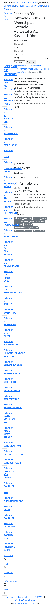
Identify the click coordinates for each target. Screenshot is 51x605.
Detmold (45, 68)
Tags (6, 589)
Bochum (28, 2)
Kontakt (10, 597)
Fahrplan (8, 572)
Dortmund (9, 5)
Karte (6, 564)
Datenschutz (24, 597)
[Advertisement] (25, 136)
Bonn (35, 2)
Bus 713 (20, 71)
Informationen (11, 581)
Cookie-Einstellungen (25, 600)
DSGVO (38, 597)
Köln (46, 5)
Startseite (21, 65)
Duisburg (19, 5)
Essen (40, 5)
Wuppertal (9, 8)
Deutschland (35, 65)
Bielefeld (18, 2)
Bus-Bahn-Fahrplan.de (24, 603)
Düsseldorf (31, 5)
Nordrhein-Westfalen (27, 68)
